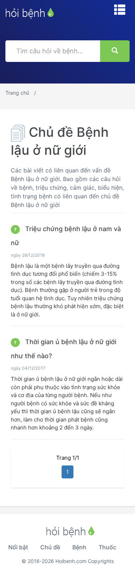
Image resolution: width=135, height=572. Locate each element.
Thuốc (107, 547)
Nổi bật (18, 547)
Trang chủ (17, 93)
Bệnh (79, 547)
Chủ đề (50, 547)
